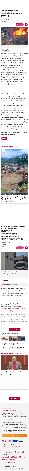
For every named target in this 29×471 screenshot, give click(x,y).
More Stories (14, 398)
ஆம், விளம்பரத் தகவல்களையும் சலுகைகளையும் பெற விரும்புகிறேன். (14, 431)
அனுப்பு (14, 435)
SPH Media (22, 469)
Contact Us (12, 462)
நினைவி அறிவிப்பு (12, 459)
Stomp (25, 448)
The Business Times (15, 446)
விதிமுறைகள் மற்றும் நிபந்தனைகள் (10, 426)
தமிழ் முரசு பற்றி (6, 456)
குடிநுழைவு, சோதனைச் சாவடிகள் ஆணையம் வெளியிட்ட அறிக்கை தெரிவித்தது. (13, 308)
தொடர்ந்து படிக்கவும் (14, 330)
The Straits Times (6, 446)
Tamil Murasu (19, 448)
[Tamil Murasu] (7, 441)
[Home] (18, 441)
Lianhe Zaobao (5, 448)
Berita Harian (12, 448)
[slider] (14, 192)
